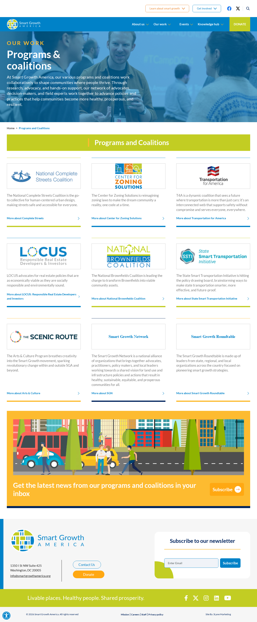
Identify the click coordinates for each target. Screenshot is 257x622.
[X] (238, 8)
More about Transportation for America (201, 218)
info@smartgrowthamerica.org (30, 576)
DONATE (240, 24)
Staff (143, 614)
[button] (246, 8)
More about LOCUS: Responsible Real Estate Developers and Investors (41, 296)
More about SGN (102, 393)
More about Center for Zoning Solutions (117, 218)
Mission (125, 614)
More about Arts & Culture (23, 393)
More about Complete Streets (25, 218)
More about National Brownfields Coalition (118, 298)
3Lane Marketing (222, 614)
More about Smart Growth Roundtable (200, 393)
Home (10, 128)
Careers (135, 614)
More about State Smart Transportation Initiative (206, 298)
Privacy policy (155, 614)
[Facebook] (229, 8)
